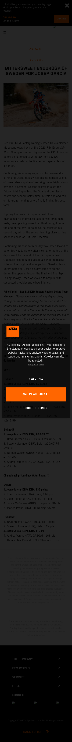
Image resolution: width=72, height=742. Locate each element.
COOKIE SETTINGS (36, 408)
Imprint (41, 365)
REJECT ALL (36, 379)
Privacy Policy (33, 365)
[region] (36, 371)
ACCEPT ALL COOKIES (36, 394)
